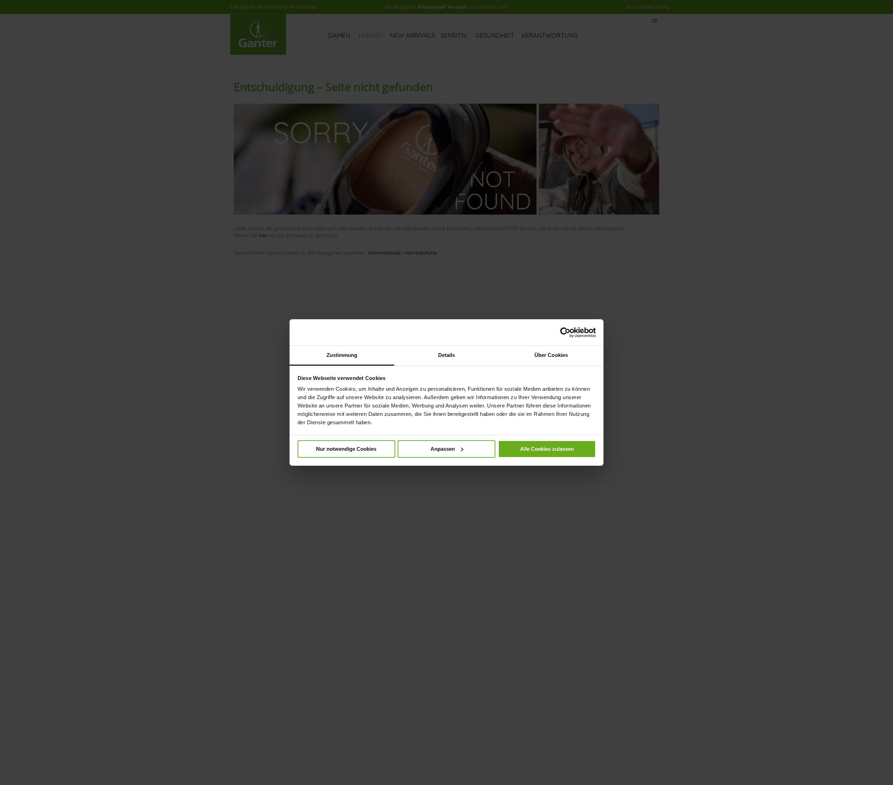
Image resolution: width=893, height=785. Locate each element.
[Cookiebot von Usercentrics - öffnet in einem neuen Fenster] (565, 332)
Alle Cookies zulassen (547, 449)
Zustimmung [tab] (342, 355)
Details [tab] (446, 355)
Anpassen (442, 449)
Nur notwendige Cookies (346, 449)
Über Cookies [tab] (551, 355)
